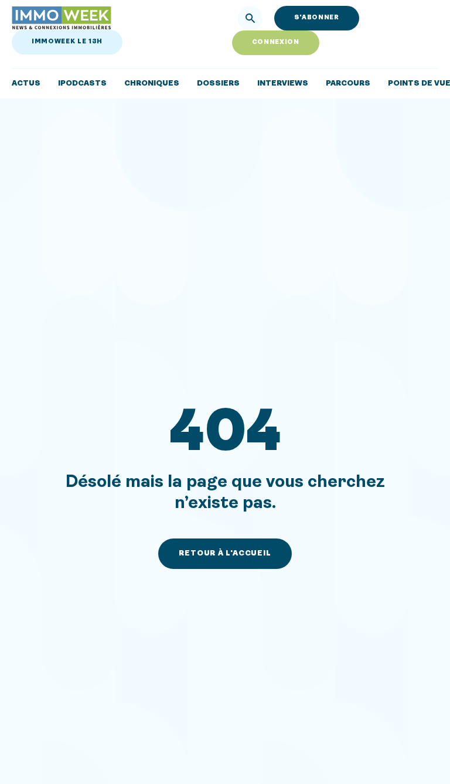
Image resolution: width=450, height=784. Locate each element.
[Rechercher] (250, 18)
